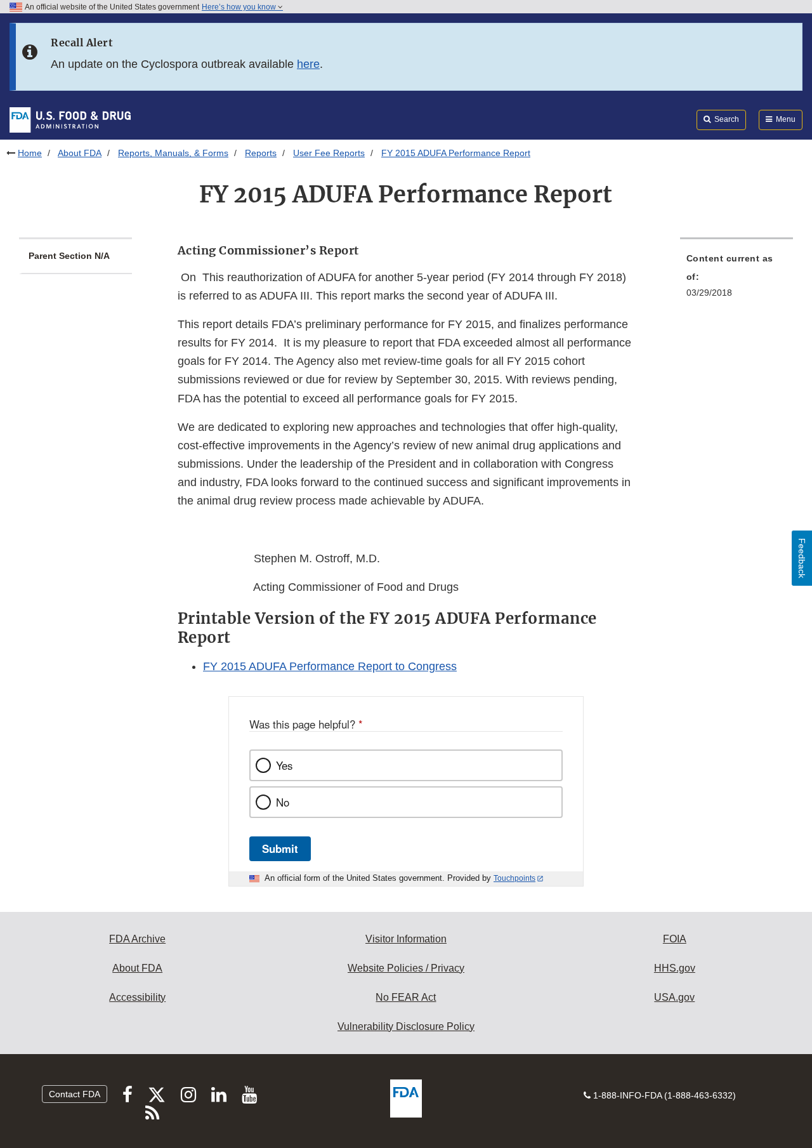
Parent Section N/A (69, 256)
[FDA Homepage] (70, 119)
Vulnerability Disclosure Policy (406, 1026)
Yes (284, 765)
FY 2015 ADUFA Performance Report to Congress (330, 666)
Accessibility (137, 997)
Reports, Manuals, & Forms (173, 153)
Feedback (802, 558)
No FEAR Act (406, 997)
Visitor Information (406, 939)
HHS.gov (674, 968)
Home (30, 153)
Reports (261, 153)
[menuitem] (736, 279)
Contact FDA (74, 1094)
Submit (280, 848)
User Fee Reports (329, 153)
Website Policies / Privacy (406, 968)
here (308, 64)
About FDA (80, 153)
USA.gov (674, 997)
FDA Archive (137, 939)
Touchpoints (514, 878)
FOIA (674, 939)
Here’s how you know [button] (240, 7)
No (282, 802)
